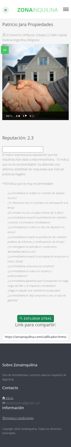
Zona (37, 9)
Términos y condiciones (18, 418)
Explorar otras (37, 318)
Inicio (9, 398)
